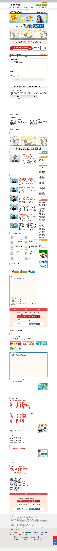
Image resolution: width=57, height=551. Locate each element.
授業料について (25, 524)
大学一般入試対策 (26, 518)
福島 (28, 520)
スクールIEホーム (11, 9)
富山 (22, 521)
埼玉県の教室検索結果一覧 (20, 9)
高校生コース (25, 517)
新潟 (18, 521)
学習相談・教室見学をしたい (27, 525)
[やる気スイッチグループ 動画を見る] (44, 2)
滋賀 (46, 521)
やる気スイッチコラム (19, 523)
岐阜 (33, 521)
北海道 (20, 520)
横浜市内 (38, 520)
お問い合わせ (44, 8)
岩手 (23, 520)
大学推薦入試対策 (30, 518)
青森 (21, 520)
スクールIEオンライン (41, 518)
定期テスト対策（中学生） (30, 517)
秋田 (24, 520)
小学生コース (18, 517)
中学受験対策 (18, 518)
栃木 (46, 520)
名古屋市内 (29, 521)
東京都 (29, 520)
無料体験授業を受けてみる (20, 525)
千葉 (42, 520)
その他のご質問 (29, 524)
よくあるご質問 (38, 8)
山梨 (21, 521)
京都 (44, 521)
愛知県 (26, 521)
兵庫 (43, 521)
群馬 (17, 521)
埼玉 (43, 520)
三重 (35, 521)
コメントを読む (21, 239)
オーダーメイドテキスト (35, 519)
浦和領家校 (41, 246)
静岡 (34, 521)
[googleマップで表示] (46, 12)
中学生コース (22, 517)
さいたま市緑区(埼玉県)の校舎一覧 (43, 248)
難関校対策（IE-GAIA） (35, 518)
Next (46, 34)
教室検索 (31, 8)
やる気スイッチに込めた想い (24, 516)
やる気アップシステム (25, 519)
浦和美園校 (41, 244)
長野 (19, 521)
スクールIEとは (13, 8)
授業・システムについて (19, 524)
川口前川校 (41, 245)
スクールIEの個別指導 (19, 519)
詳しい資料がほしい (33, 525)
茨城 (44, 520)
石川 (23, 521)
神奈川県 (36, 520)
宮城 (25, 520)
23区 (31, 520)
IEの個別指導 (25, 8)
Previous (10, 34)
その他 (33, 520)
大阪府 (37, 521)
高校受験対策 (22, 518)
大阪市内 (39, 521)
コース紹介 (19, 8)
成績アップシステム (30, 519)
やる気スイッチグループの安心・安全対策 (33, 516)
